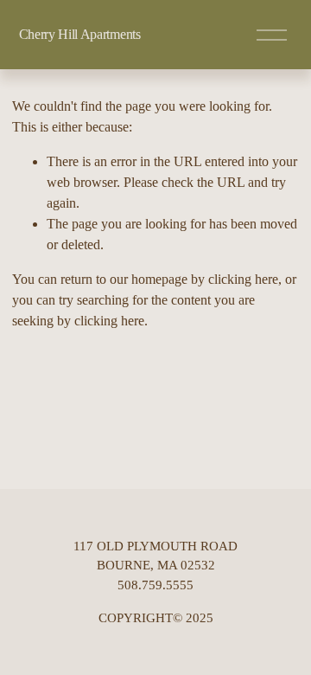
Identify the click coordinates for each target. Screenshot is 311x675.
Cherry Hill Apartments (80, 34)
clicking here (243, 279)
